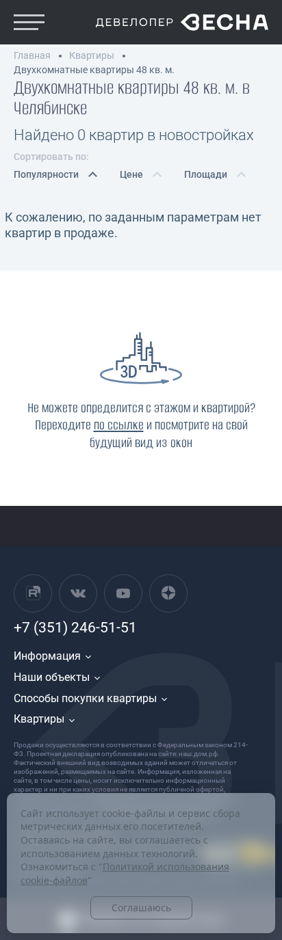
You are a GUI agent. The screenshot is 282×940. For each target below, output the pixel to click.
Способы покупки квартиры (85, 698)
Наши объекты (52, 677)
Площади (205, 174)
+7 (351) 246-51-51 (75, 627)
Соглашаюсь (141, 907)
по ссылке (119, 425)
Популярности (46, 174)
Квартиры (39, 718)
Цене (131, 174)
